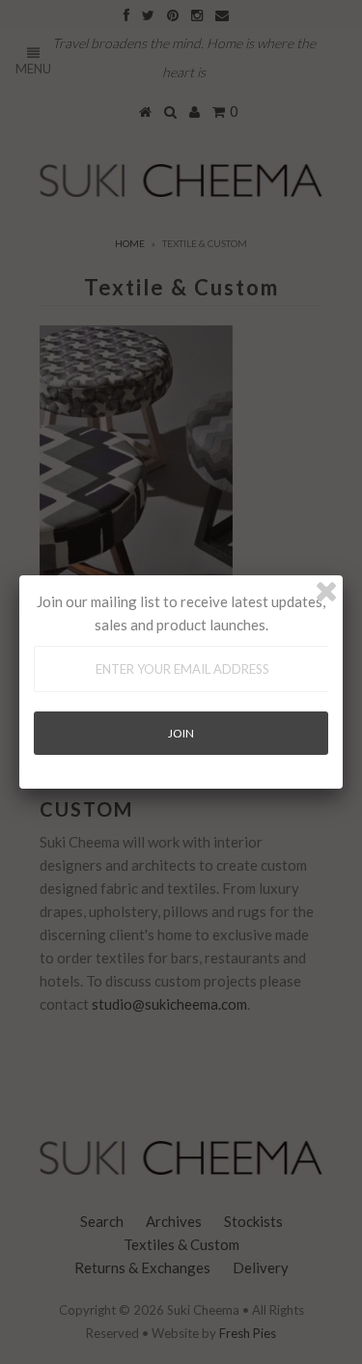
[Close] (326, 591)
